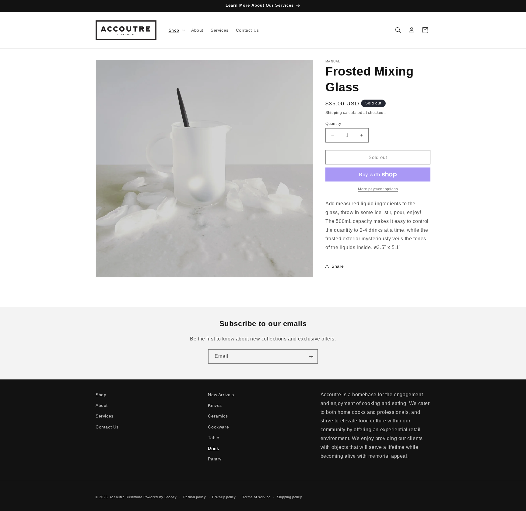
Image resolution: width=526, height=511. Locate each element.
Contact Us (107, 427)
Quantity (333, 123)
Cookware (218, 427)
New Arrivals (221, 394)
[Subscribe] (310, 356)
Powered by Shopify (160, 497)
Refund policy (194, 497)
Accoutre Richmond (126, 497)
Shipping (333, 113)
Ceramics (218, 416)
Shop (101, 394)
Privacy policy (224, 497)
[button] (176, 30)
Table (213, 437)
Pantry (215, 458)
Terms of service (256, 497)
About (102, 405)
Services (105, 416)
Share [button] (337, 266)
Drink (213, 448)
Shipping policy (289, 497)
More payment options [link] (378, 189)
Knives (215, 405)
